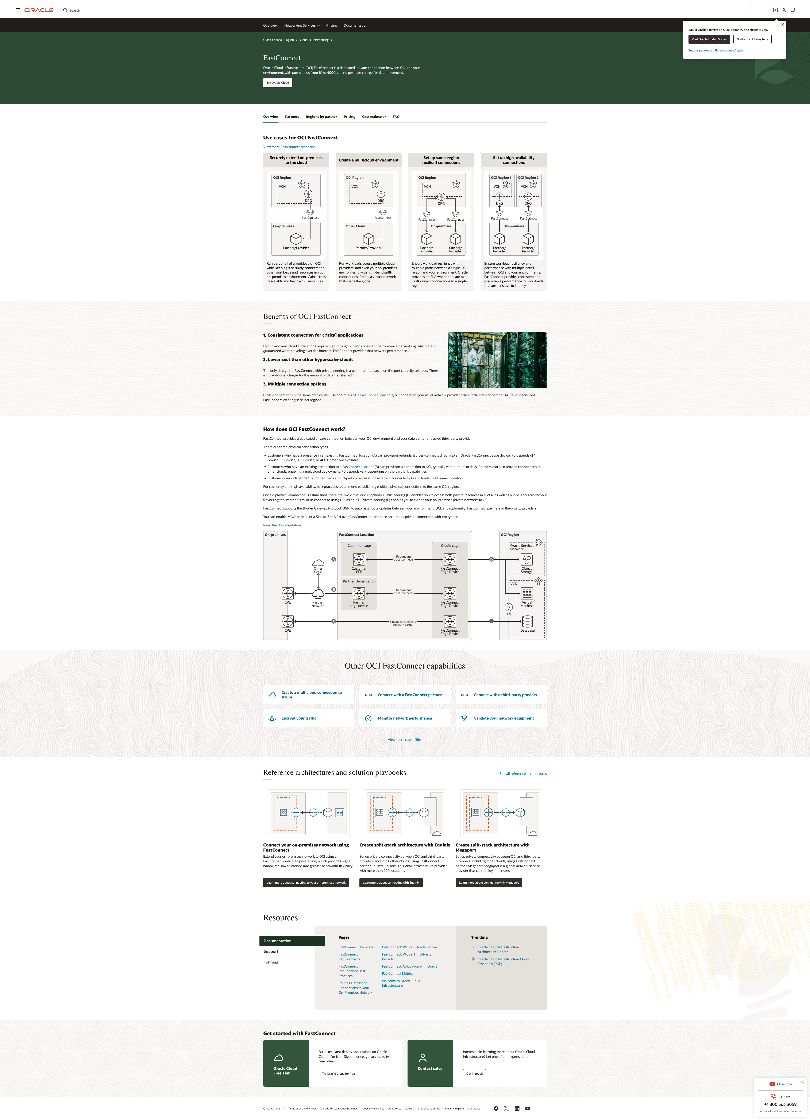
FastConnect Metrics (397, 973)
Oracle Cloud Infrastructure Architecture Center (498, 949)
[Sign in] (783, 10)
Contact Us (474, 1108)
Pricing (331, 25)
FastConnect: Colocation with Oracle (409, 966)
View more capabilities (405, 739)
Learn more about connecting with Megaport (489, 882)
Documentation (355, 25)
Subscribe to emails (429, 1108)
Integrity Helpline (454, 1108)
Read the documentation (282, 525)
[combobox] (405, 10)
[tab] (292, 941)
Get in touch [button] (474, 1073)
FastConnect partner (358, 466)
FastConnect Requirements (349, 956)
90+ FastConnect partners (373, 395)
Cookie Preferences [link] (373, 1108)
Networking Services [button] (300, 25)
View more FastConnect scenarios (289, 146)
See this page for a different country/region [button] (716, 50)
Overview (270, 25)
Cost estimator (374, 116)
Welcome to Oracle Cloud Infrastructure (401, 983)
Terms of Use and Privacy (302, 1108)
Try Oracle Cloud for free (338, 1073)
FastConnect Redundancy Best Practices (352, 971)
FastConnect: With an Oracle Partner (410, 947)
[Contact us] (792, 10)
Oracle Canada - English (278, 40)
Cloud (304, 40)
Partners (292, 116)
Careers (409, 1108)
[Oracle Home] (39, 10)
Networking (321, 40)
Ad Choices (394, 1108)
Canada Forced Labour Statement (339, 1108)
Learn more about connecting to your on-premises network (306, 882)
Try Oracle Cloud (278, 83)
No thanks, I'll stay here (752, 39)
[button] (17, 10)
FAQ (396, 116)
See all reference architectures (523, 773)
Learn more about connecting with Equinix (391, 882)
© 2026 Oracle (271, 1108)
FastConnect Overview (356, 947)
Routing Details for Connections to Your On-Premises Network (355, 988)
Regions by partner (321, 116)
